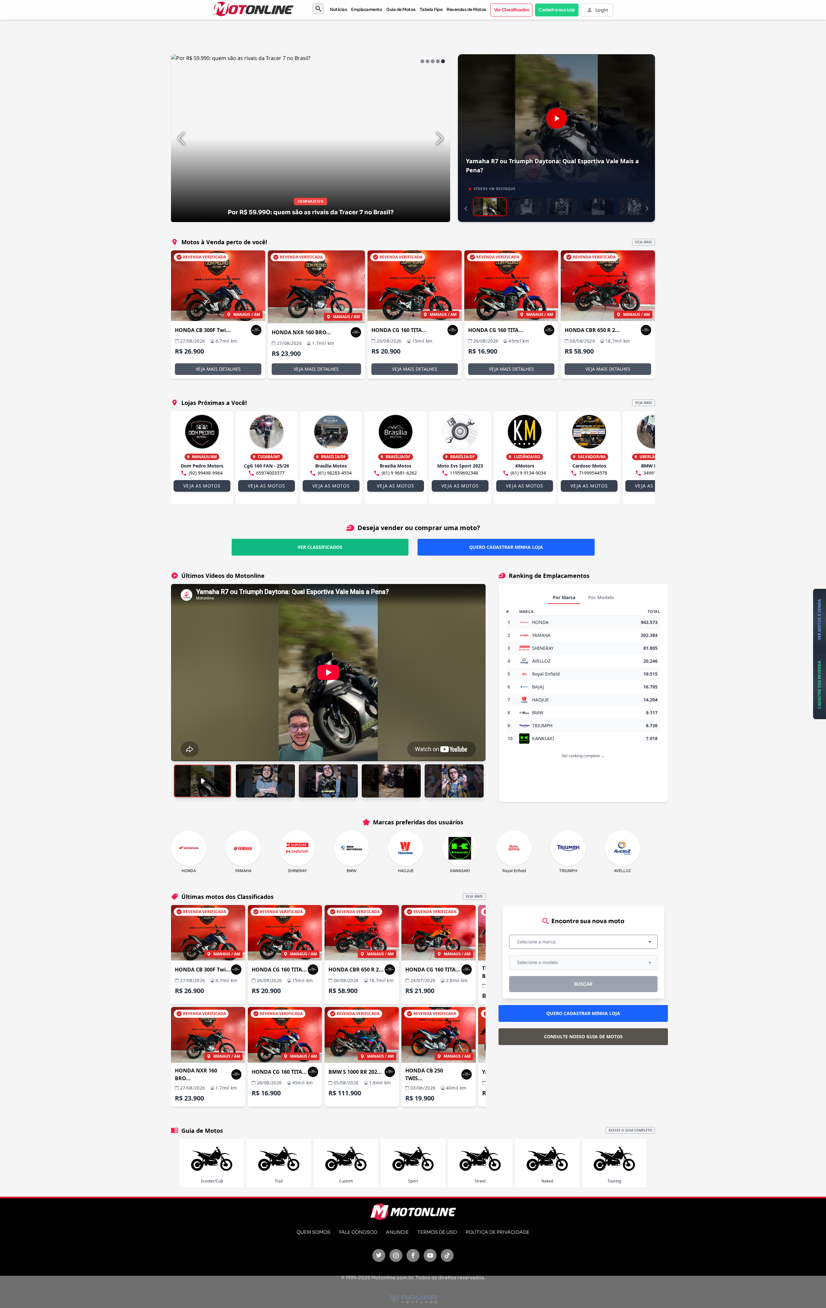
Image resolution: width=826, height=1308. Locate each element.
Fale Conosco (358, 1232)
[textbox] (538, 942)
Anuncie (397, 1232)
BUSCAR (583, 984)
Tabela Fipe (431, 9)
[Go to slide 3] (433, 61)
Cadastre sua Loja (557, 10)
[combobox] (583, 942)
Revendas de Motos (466, 9)
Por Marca (564, 597)
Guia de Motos (401, 9)
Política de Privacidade (497, 1232)
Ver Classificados (511, 10)
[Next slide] (439, 138)
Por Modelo (601, 597)
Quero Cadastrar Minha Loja (506, 547)
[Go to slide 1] (422, 61)
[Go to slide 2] (427, 61)
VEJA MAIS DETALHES (218, 369)
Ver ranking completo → (583, 756)
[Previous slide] (181, 138)
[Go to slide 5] (443, 61)
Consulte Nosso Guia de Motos (583, 1036)
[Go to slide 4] (438, 61)
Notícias (338, 9)
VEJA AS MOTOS (201, 486)
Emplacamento (366, 9)
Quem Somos (313, 1232)
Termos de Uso (437, 1232)
